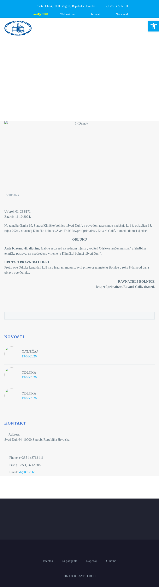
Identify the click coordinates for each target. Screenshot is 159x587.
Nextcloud (122, 14)
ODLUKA (29, 372)
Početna (48, 561)
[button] (153, 26)
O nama (111, 561)
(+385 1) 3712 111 (117, 6)
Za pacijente (69, 561)
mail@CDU (40, 14)
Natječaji (92, 561)
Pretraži (150, 316)
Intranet (95, 14)
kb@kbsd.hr (27, 472)
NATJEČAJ (30, 351)
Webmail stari (68, 14)
